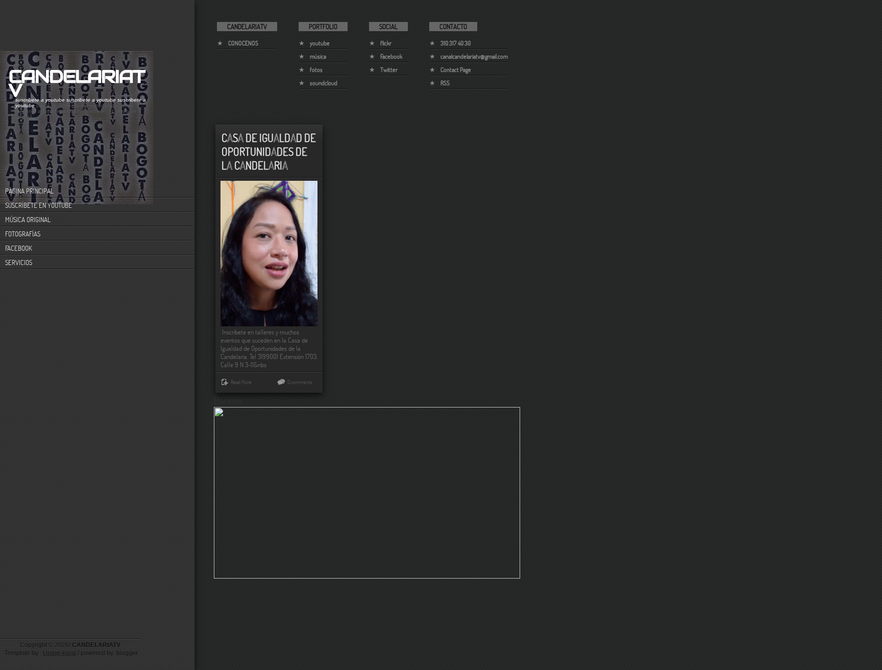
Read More (241, 382)
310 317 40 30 (455, 43)
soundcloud (323, 83)
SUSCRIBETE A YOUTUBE (40, 100)
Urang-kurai (59, 653)
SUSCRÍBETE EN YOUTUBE (38, 205)
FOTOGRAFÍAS (22, 234)
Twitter (389, 70)
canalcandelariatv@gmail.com (474, 56)
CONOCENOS (243, 43)
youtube (320, 43)
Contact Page (455, 70)
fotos (316, 70)
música (318, 56)
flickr (385, 43)
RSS (445, 83)
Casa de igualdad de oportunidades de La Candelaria (269, 151)
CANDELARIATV (76, 83)
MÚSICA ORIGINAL (28, 220)
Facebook (391, 56)
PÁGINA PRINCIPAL (29, 191)
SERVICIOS (18, 262)
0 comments (299, 382)
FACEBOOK (18, 248)
